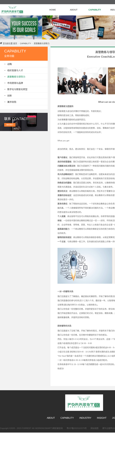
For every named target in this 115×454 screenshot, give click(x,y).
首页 (15, 43)
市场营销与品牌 (15, 83)
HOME (52, 10)
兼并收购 (11, 102)
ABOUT (73, 10)
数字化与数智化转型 (17, 89)
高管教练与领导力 (16, 77)
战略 (9, 64)
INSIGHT (101, 418)
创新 (9, 95)
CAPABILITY (94, 10)
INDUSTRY (85, 418)
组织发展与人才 (15, 70)
